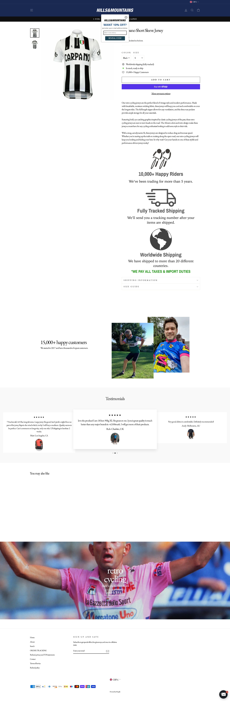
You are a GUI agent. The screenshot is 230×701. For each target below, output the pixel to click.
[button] (126, 17)
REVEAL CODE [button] (115, 38)
